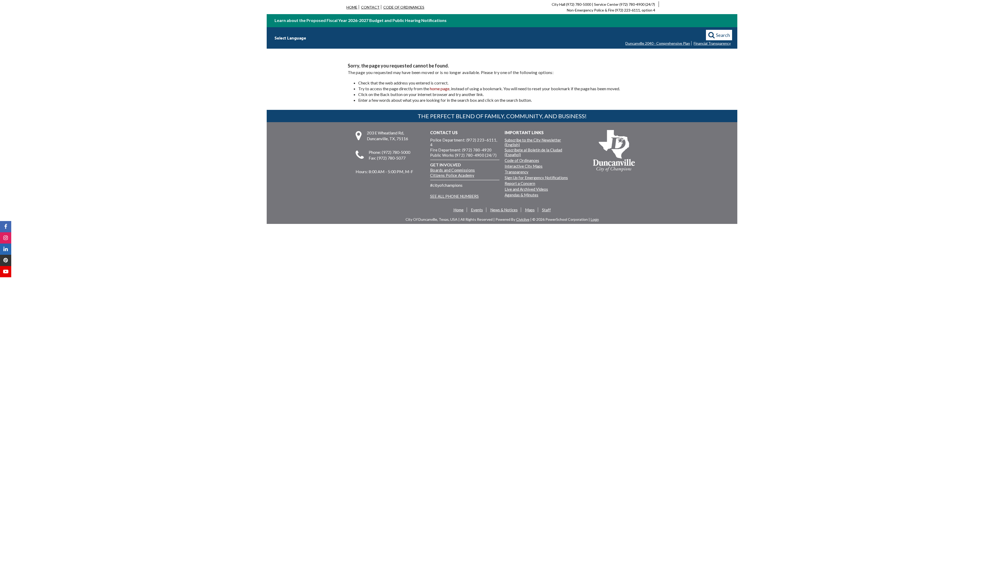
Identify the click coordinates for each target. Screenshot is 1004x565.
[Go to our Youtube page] (5, 271)
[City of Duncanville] (614, 151)
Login (595, 220)
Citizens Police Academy (452, 175)
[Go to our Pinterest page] (5, 260)
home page (439, 88)
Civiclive (522, 219)
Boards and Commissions (452, 170)
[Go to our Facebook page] (5, 226)
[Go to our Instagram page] (5, 238)
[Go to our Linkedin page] (5, 249)
